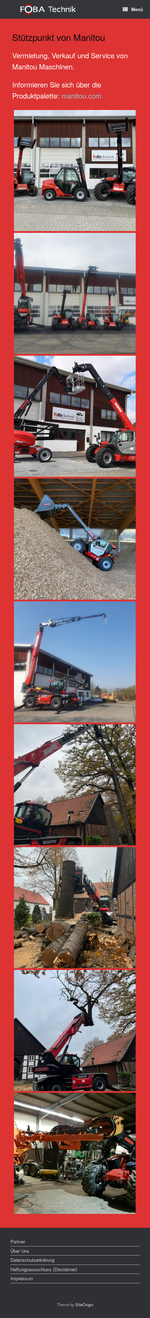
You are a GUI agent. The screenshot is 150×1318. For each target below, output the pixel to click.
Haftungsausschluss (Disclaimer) (43, 1269)
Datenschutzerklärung (32, 1260)
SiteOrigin (84, 1304)
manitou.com (81, 96)
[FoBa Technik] (48, 9)
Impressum (21, 1278)
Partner (17, 1241)
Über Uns (19, 1251)
